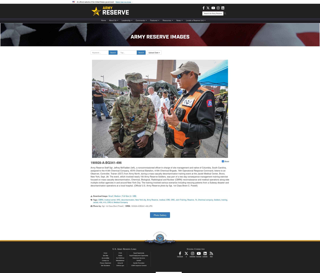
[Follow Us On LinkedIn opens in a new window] (205, 254)
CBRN (100, 200)
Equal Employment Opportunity (138, 255)
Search (113, 52)
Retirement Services (139, 258)
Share (226, 161)
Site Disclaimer (105, 265)
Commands (140, 20)
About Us (112, 20)
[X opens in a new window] (208, 7)
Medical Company (121, 202)
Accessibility (105, 258)
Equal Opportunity (138, 253)
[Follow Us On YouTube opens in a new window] (199, 254)
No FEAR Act (120, 258)
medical (162, 200)
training (224, 200)
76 (196, 200)
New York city (140, 200)
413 (104, 202)
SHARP (138, 260)
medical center (110, 200)
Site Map (105, 255)
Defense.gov (120, 265)
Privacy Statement (105, 263)
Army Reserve (152, 200)
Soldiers (217, 200)
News (178, 20)
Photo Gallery (160, 215)
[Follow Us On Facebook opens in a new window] (180, 254)
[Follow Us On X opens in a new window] (186, 254)
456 (100, 202)
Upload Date (153, 52)
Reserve (190, 200)
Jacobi (95, 202)
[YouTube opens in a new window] (213, 7)
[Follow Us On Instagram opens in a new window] (192, 254)
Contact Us (105, 260)
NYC (118, 200)
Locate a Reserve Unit (195, 20)
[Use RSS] (211, 254)
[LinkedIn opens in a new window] (222, 7)
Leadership (126, 20)
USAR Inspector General (138, 265)
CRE (168, 200)
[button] (125, 2)
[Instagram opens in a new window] (218, 7)
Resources (167, 20)
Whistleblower (120, 260)
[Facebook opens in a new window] (204, 7)
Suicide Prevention (138, 263)
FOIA (120, 253)
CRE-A (110, 202)
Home (103, 20)
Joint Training (181, 200)
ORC (173, 200)
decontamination (127, 200)
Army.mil (120, 263)
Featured (153, 20)
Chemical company (205, 200)
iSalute (120, 255)
